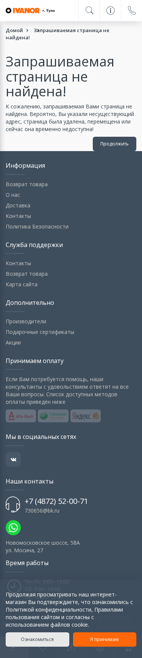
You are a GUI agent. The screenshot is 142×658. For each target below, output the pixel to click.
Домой (14, 30)
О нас (13, 194)
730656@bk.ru (42, 510)
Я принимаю (104, 639)
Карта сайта (21, 284)
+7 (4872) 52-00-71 (56, 501)
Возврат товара (27, 184)
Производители (26, 321)
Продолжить (114, 144)
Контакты (18, 215)
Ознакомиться (37, 639)
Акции (13, 342)
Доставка (18, 205)
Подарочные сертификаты (40, 331)
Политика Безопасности (37, 226)
